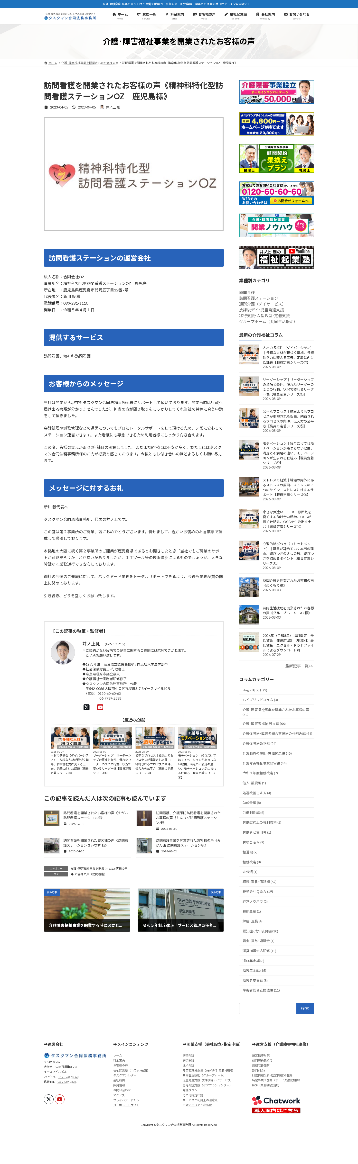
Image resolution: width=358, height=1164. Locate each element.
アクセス (119, 1095)
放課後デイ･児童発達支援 (261, 310)
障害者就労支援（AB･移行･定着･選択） (209, 1070)
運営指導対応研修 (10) (259, 951)
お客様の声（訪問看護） (91, 874)
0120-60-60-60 (109, 693)
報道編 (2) (250, 852)
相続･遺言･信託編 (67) (259, 882)
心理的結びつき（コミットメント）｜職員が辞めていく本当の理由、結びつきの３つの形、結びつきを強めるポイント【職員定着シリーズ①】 (288, 553)
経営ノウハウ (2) (255, 901)
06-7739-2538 (110, 698)
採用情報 (119, 1085)
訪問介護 (247, 292)
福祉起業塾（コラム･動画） (131, 1070)
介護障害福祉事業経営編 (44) (265, 763)
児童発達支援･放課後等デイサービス (207, 1080)
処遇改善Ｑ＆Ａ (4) (257, 793)
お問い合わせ (122, 1090)
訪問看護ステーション (258, 298)
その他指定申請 (193, 1095)
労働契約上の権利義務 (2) (262, 822)
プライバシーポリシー (127, 1100)
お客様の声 (120, 1065)
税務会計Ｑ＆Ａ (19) (258, 892)
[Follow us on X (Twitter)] (49, 1099)
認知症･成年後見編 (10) (260, 931)
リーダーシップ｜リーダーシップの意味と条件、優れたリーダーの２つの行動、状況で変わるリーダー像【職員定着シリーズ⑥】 (112, 764)
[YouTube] (101, 707)
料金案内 (119, 1060)
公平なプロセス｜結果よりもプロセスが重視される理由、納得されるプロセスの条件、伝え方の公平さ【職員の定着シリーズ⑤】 (154, 764)
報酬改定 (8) (252, 862)
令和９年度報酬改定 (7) (260, 773)
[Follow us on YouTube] (60, 1099)
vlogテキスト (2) (255, 690)
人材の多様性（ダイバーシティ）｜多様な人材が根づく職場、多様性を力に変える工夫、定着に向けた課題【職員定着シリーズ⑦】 (70, 764)
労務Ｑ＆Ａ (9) (253, 842)
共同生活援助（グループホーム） (204, 1075)
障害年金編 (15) (254, 970)
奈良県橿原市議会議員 (103, 674)
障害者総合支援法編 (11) (261, 990)
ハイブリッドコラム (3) (260, 700)
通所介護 (188, 1065)
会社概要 (119, 1080)
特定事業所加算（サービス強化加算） (277, 1080)
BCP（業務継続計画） (266, 1085)
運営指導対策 (261, 1055)
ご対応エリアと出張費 (197, 1105)
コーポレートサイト (126, 1105)
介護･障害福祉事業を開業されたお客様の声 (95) (276, 712)
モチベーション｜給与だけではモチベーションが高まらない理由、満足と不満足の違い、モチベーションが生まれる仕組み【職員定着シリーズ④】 (197, 766)
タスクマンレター (125, 1075)
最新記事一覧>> (299, 666)
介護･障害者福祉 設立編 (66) (264, 724)
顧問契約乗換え (262, 1060)
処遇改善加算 (261, 1065)
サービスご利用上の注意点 (200, 1100)
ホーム (117, 1055)
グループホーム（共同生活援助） (268, 321)
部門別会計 (259, 1070)
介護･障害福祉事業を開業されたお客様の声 (99, 868)
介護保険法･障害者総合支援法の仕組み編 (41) (277, 733)
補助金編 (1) (252, 911)
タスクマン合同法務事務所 (106, 684)
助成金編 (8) (252, 803)
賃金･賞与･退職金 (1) (258, 941)
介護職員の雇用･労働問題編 (73, 747)
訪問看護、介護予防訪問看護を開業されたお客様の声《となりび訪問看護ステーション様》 (188, 818)
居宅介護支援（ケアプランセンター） (207, 1085)
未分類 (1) (250, 872)
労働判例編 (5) (253, 813)
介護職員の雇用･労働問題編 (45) (267, 753)
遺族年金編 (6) (253, 961)
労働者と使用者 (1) (257, 832)
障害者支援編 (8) (255, 980)
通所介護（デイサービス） (262, 304)
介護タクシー (191, 1090)
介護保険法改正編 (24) (259, 743)
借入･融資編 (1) (254, 783)
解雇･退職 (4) (253, 921)
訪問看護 (188, 1060)
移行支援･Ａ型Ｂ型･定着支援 (264, 316)
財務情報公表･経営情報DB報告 (272, 1075)
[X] (88, 707)
